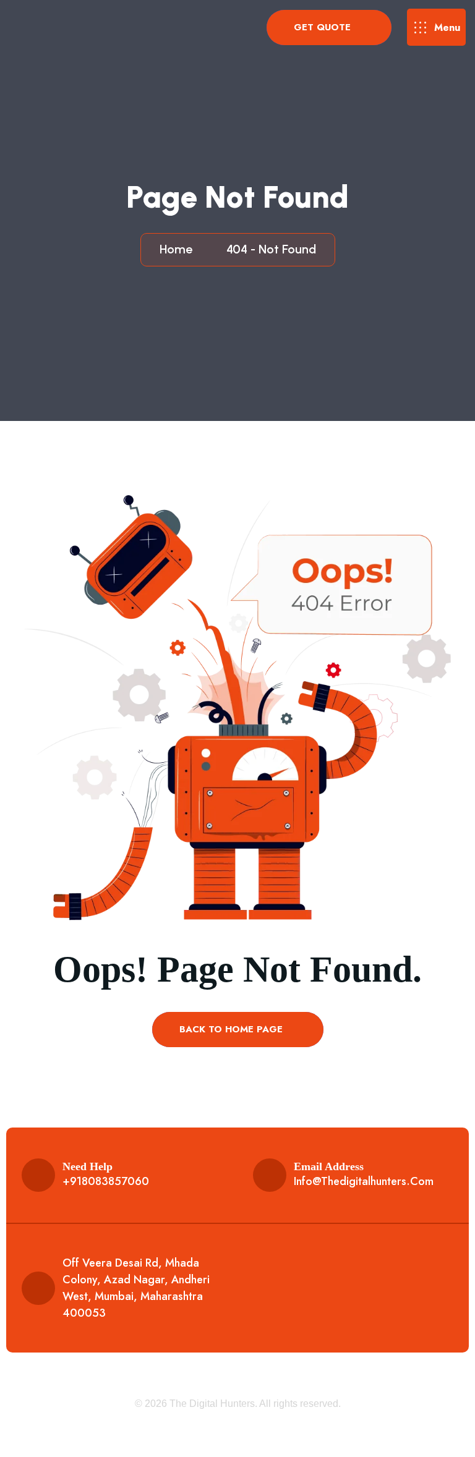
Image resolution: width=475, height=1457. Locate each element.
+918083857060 (105, 1181)
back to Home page (232, 1029)
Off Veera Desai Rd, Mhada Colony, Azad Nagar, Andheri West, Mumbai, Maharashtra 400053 (136, 1288)
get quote (324, 27)
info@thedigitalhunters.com (364, 1181)
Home (179, 249)
